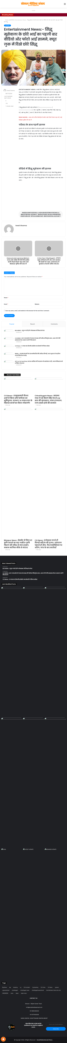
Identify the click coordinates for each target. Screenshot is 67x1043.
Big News (4, 987)
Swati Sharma (11, 90)
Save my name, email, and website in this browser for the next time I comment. (27, 310)
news (12, 993)
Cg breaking (35, 987)
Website (37, 304)
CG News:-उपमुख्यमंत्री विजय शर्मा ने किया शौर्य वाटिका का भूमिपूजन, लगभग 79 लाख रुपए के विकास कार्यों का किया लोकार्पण (18, 399)
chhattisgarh (15, 990)
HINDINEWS (5, 993)
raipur (17, 993)
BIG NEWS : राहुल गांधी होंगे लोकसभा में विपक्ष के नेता (30, 330)
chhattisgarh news (24, 990)
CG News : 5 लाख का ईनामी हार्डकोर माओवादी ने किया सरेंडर (32, 346)
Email (6, 304)
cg (20, 987)
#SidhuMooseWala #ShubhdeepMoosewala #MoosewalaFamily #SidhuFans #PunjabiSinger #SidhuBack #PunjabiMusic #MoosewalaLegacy (41, 214)
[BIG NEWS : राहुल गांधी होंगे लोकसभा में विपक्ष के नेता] (9, 333)
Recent (32, 324)
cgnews (57, 987)
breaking (15, 987)
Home (6, 20)
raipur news (24, 993)
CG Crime (43, 987)
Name (6, 297)
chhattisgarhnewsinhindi (38, 990)
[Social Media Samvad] (33, 4)
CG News (50, 987)
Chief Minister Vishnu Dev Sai (53, 990)
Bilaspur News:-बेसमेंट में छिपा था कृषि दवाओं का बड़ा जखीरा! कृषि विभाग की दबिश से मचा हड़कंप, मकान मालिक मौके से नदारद (18, 544)
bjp (10, 987)
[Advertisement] (41, 154)
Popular (11, 324)
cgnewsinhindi (5, 990)
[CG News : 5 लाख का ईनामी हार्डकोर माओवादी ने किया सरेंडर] (9, 348)
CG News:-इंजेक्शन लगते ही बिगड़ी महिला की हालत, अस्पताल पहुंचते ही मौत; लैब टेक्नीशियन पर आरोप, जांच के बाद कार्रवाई (48, 544)
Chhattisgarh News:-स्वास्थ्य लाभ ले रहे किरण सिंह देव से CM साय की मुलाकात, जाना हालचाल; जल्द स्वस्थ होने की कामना (48, 399)
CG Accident (27, 987)
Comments (54, 324)
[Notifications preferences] (3, 1039)
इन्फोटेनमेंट (11, 20)
